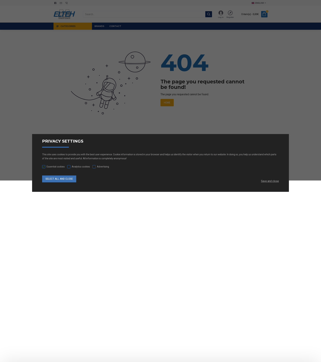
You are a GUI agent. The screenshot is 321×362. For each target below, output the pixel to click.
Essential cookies (56, 166)
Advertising (103, 166)
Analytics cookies (81, 166)
